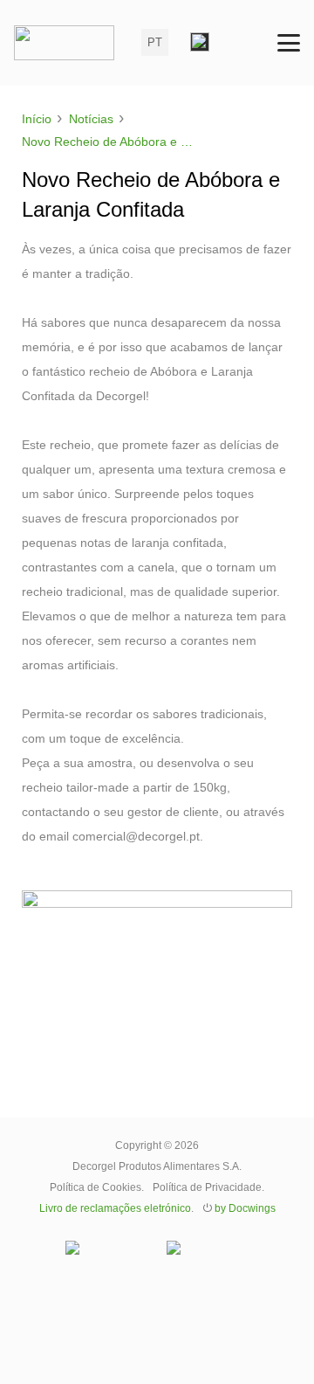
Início (36, 119)
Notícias (91, 119)
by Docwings (245, 1208)
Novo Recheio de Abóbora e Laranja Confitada (113, 142)
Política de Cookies (95, 1187)
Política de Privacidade (207, 1187)
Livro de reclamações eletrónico (115, 1208)
